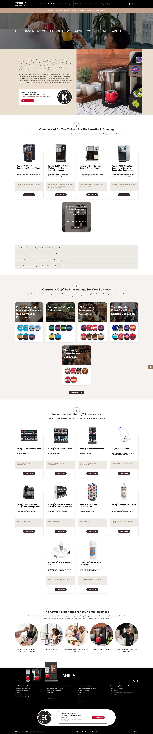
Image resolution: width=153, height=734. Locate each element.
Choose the (71, 716)
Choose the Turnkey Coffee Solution (33, 94)
